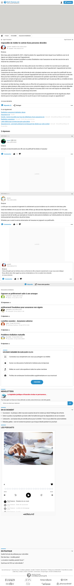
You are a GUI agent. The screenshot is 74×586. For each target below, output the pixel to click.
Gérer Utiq (15, 571)
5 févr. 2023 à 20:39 (11, 142)
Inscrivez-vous (15, 570)
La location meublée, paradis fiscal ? (12, 560)
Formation (30, 571)
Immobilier (14, 35)
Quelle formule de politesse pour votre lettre (14, 554)
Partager (18, 105)
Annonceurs (37, 571)
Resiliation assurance (8, 119)
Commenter (7, 154)
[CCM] (64, 580)
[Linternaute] (46, 580)
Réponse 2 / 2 (5, 193)
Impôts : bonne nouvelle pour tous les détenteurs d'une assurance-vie (22, 117)
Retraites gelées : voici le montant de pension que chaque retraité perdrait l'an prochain (30, 422)
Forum (7, 35)
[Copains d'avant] (10, 584)
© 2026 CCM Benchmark (55, 571)
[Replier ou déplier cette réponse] (72, 136)
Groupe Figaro (44, 571)
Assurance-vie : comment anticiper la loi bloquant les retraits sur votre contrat (25, 124)
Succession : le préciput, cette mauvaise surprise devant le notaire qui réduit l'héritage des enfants (33, 413)
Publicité (38, 570)
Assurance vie (5, 115)
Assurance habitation (25, 35)
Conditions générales (25, 570)
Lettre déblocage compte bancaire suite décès (15, 121)
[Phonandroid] (64, 584)
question (69, 2)
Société (33, 570)
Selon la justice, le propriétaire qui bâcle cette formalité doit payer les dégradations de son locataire (34, 416)
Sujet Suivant (67, 39)
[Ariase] (46, 584)
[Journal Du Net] (28, 580)
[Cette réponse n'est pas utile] (20, 154)
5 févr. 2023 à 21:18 (18, 48)
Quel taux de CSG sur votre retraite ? (12, 563)
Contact (21, 571)
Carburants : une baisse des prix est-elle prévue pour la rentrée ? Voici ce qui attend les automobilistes (34, 419)
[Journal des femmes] (10, 580)
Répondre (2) (7, 105)
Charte (25, 571)
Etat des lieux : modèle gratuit (10, 557)
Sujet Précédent (7, 39)
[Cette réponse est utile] (14, 154)
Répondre (30, 284)
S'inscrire (37, 382)
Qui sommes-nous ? (6, 570)
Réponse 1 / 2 (5, 136)
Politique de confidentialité (54, 570)
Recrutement (44, 570)
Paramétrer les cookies (67, 570)
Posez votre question (43, 284)
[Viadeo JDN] (28, 584)
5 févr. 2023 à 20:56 (11, 200)
